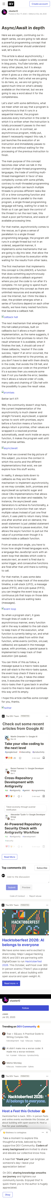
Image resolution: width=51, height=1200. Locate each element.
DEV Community (26, 1026)
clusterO (13, 11)
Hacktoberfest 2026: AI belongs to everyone (23, 942)
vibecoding (24, 752)
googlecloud (11, 752)
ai (6, 790)
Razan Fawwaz (18, 768)
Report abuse (35, 896)
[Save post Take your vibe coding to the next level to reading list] (43, 758)
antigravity (15, 790)
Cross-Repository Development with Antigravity (19, 782)
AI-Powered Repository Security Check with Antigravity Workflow (23, 828)
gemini (26, 790)
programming (38, 790)
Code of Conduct (17, 896)
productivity (38, 752)
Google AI (33, 736)
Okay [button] (7, 1194)
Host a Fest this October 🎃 (23, 1111)
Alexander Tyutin (18, 814)
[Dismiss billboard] (47, 1132)
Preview (26, 887)
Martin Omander (18, 736)
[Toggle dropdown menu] (47, 716)
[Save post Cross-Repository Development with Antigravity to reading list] (43, 796)
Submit (12, 887)
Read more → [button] (11, 983)
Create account (40, 3)
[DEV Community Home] (11, 4)
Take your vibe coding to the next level (24, 746)
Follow (25, 1008)
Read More (9, 857)
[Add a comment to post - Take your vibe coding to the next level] (20, 758)
